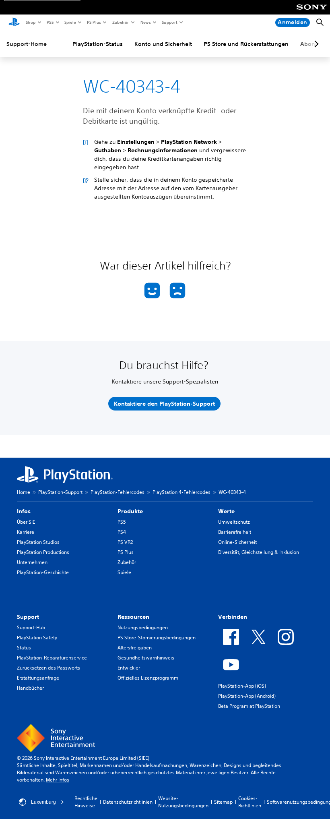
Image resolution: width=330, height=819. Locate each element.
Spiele (70, 22)
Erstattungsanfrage (38, 677)
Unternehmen (32, 562)
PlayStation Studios (38, 542)
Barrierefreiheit (234, 532)
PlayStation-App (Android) (247, 696)
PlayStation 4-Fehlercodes (181, 492)
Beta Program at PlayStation (249, 706)
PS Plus (94, 22)
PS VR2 (125, 542)
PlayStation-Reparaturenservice (52, 657)
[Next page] (315, 44)
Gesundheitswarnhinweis (146, 657)
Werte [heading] (226, 511)
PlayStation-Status (97, 44)
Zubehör (120, 22)
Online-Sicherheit (237, 542)
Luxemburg (43, 802)
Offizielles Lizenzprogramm (148, 677)
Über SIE (26, 521)
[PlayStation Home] (14, 22)
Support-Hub (31, 627)
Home (23, 492)
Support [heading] (28, 616)
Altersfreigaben (135, 647)
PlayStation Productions (43, 552)
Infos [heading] (24, 511)
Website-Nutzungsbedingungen (183, 802)
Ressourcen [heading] (133, 616)
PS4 (122, 532)
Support (169, 22)
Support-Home (26, 44)
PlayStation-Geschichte (43, 572)
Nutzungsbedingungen (143, 627)
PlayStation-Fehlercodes (117, 492)
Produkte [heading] (130, 511)
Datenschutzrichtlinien (128, 801)
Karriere (25, 532)
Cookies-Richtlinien (249, 802)
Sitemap (223, 801)
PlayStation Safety (37, 637)
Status (24, 647)
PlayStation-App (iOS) (242, 685)
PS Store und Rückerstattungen (246, 44)
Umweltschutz (234, 521)
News (145, 22)
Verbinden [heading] (232, 616)
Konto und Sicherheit (163, 44)
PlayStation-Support (60, 492)
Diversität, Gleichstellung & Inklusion (258, 552)
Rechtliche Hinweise (85, 802)
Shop (30, 22)
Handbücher (30, 687)
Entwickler (129, 667)
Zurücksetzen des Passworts (48, 667)
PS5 (49, 22)
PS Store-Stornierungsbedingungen (157, 637)
